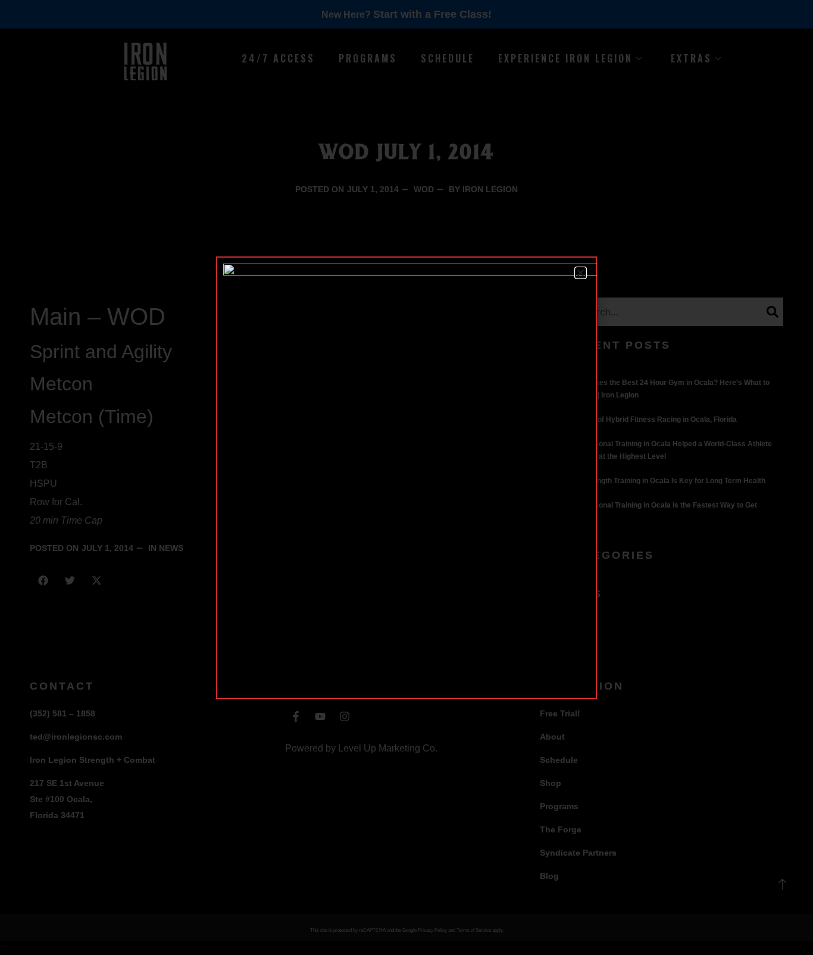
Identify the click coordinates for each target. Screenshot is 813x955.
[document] (406, 477)
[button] (580, 272)
